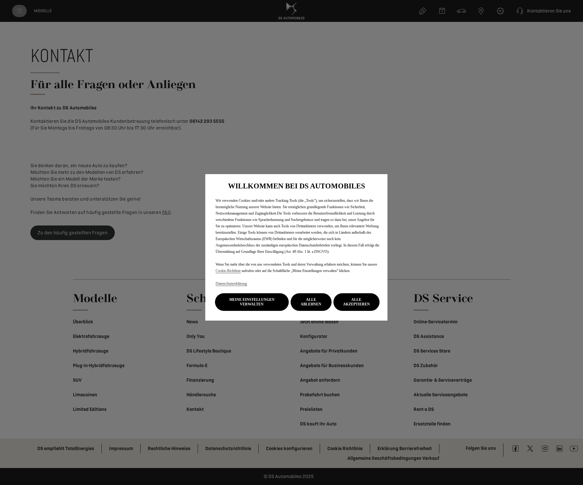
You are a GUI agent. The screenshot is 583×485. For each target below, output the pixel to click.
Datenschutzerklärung (231, 283)
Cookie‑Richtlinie (228, 271)
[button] (252, 302)
